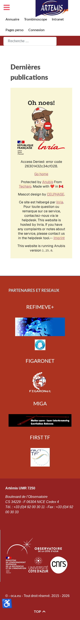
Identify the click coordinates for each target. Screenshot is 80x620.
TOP (38, 611)
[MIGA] (40, 420)
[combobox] (30, 41)
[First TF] (40, 457)
